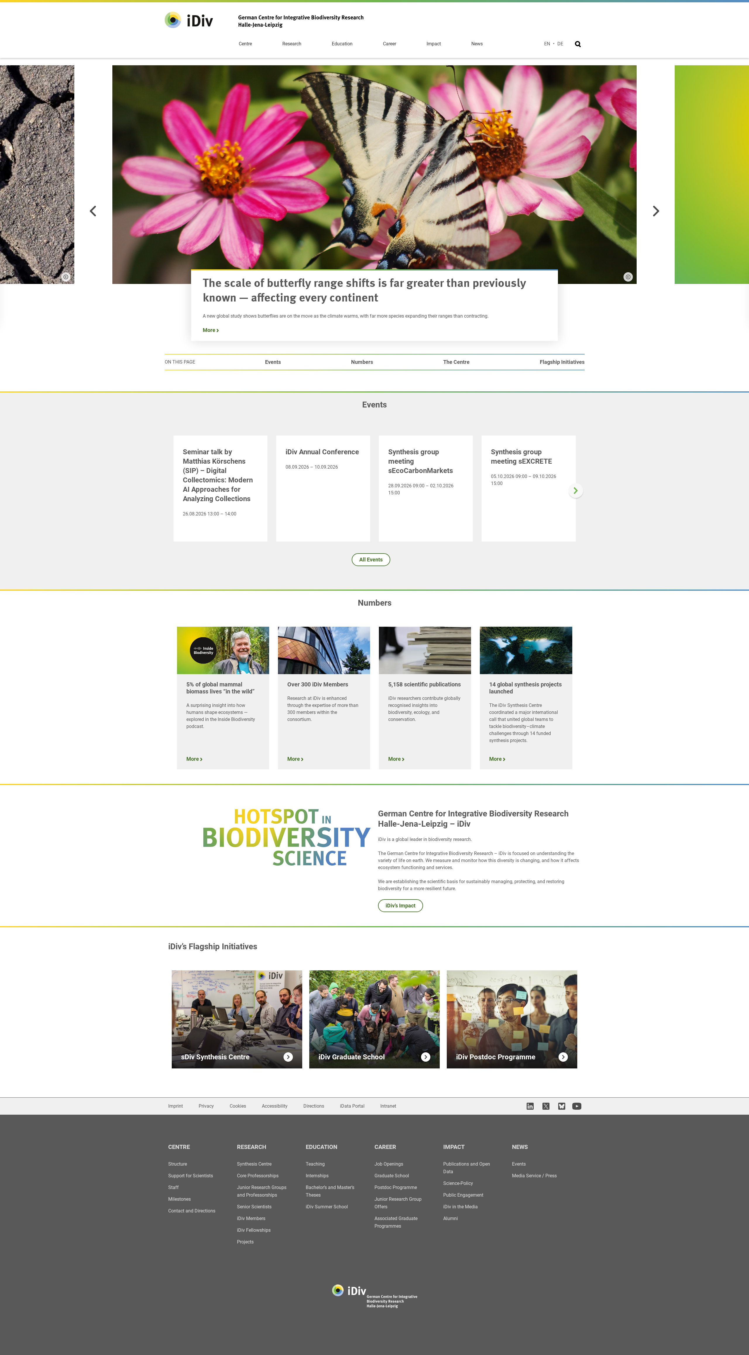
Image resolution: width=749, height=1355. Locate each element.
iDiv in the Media (460, 1207)
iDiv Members (251, 1218)
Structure (177, 1164)
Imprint (175, 1106)
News (477, 44)
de (560, 44)
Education (342, 44)
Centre (245, 44)
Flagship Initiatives (562, 362)
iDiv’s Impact (400, 905)
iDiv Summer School (327, 1207)
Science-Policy (458, 1183)
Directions (313, 1106)
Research (291, 44)
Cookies (238, 1106)
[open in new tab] (529, 1106)
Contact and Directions (191, 1211)
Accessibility (275, 1106)
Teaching (315, 1164)
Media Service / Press (534, 1175)
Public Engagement (463, 1195)
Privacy (206, 1106)
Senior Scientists (254, 1207)
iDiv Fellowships (254, 1230)
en (547, 44)
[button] (93, 211)
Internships (317, 1175)
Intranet (388, 1106)
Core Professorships (258, 1175)
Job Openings (388, 1164)
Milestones (179, 1199)
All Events (371, 559)
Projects (245, 1242)
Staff (173, 1187)
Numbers (362, 362)
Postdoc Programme (395, 1187)
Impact (434, 44)
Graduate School (391, 1175)
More (210, 330)
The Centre (456, 362)
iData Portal (352, 1106)
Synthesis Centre (254, 1164)
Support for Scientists (190, 1175)
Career (389, 44)
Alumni (450, 1218)
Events (273, 362)
